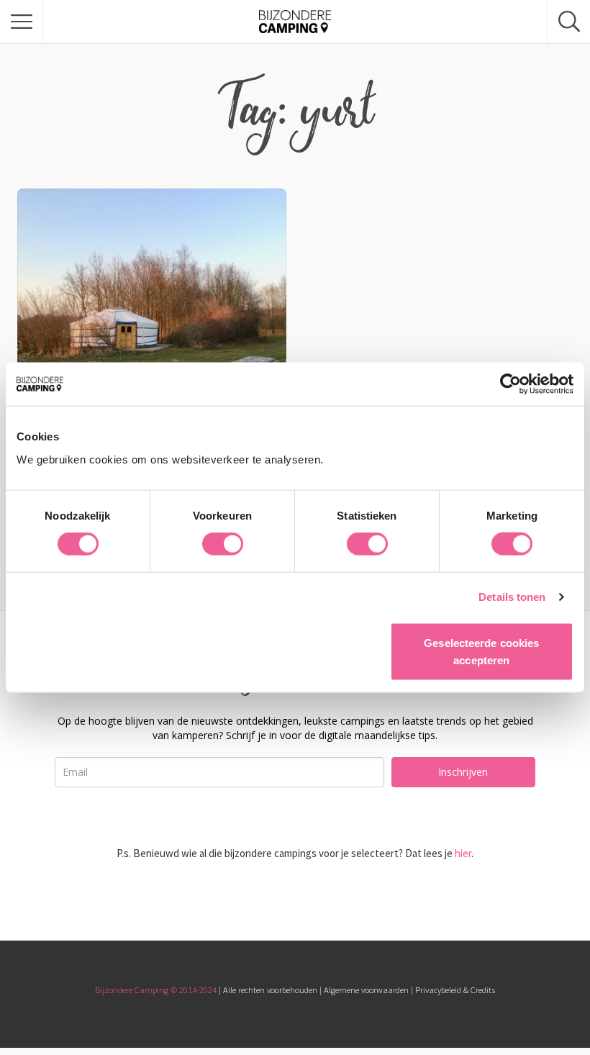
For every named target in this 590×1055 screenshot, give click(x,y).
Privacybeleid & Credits (455, 989)
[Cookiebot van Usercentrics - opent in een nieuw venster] (510, 384)
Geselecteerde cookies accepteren (481, 651)
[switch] (222, 544)
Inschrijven (463, 772)
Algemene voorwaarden (366, 989)
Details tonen (511, 597)
